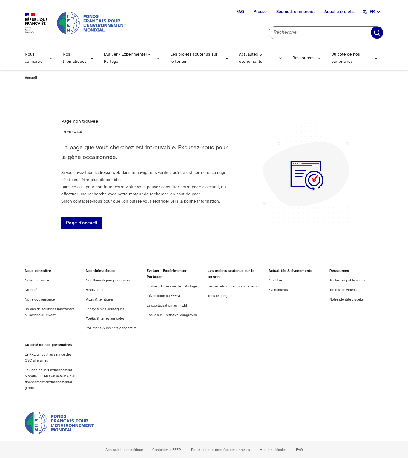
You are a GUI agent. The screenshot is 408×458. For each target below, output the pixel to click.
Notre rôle (32, 290)
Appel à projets (339, 12)
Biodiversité (95, 290)
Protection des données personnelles (220, 450)
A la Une (275, 280)
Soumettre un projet (295, 12)
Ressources (303, 58)
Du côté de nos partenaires (345, 58)
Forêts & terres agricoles (105, 319)
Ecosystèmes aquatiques (105, 309)
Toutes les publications (347, 280)
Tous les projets (220, 296)
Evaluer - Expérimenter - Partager (127, 58)
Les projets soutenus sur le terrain (193, 58)
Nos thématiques (75, 58)
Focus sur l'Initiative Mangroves (172, 315)
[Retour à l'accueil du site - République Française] (91, 23)
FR (372, 12)
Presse (260, 12)
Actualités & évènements (250, 58)
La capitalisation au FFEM (167, 305)
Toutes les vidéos (343, 290)
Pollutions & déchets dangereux (111, 328)
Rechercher (377, 33)
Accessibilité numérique (124, 450)
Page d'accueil (82, 223)
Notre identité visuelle (346, 299)
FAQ (240, 12)
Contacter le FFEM (167, 450)
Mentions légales (273, 450)
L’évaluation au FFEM (163, 296)
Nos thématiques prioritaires (108, 280)
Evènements (278, 290)
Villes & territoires (100, 299)
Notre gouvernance (40, 299)
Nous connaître (34, 58)
